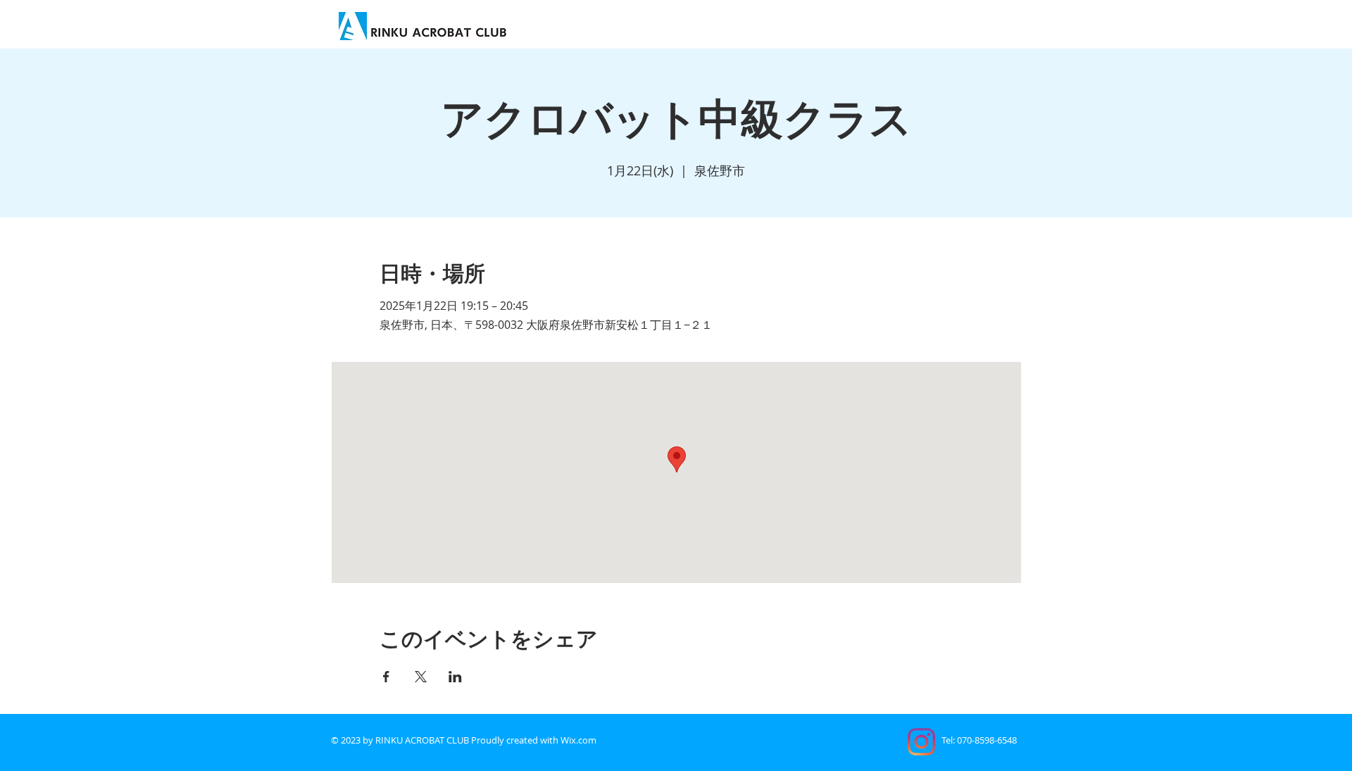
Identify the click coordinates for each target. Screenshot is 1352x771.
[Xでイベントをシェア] (420, 676)
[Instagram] (921, 742)
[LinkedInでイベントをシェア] (455, 676)
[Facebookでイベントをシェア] (386, 676)
